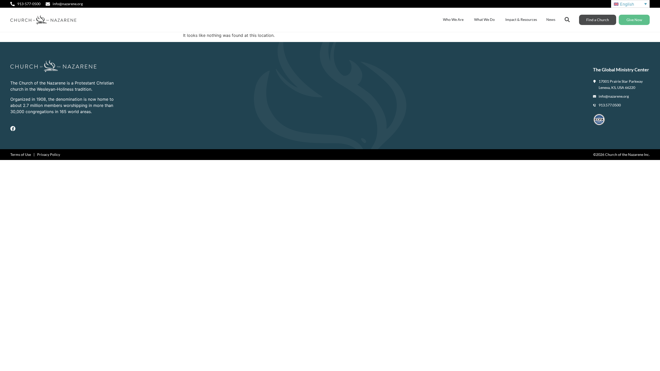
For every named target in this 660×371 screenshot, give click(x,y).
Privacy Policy (48, 154)
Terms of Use (20, 154)
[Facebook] (12, 128)
